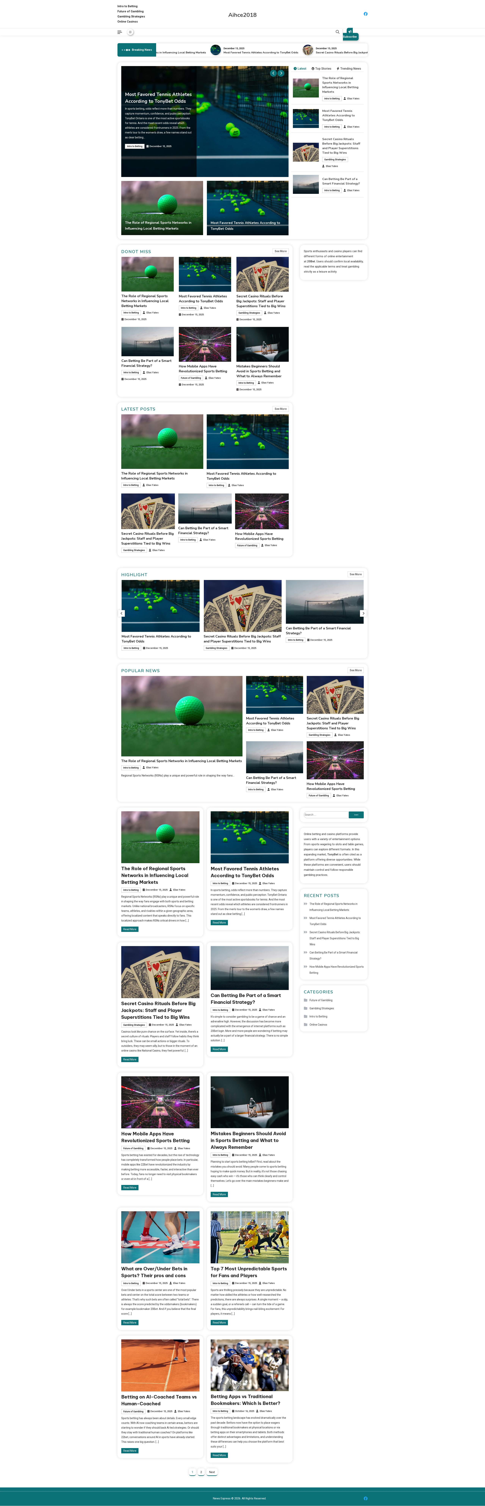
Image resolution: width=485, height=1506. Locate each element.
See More (281, 251)
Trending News (350, 68)
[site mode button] (130, 32)
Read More (129, 929)
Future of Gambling (130, 11)
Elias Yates (353, 98)
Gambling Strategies (131, 16)
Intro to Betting (127, 6)
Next (212, 1472)
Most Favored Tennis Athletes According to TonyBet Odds (216, 52)
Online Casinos (127, 21)
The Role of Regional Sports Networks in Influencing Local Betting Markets (145, 301)
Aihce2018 (242, 15)
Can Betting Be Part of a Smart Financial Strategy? (333, 955)
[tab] (300, 69)
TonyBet (332, 854)
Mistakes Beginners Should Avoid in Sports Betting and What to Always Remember (259, 371)
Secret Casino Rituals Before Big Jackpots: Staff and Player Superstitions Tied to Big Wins (329, 52)
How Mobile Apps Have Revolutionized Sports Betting (337, 969)
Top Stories (323, 68)
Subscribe (350, 36)
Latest (302, 68)
